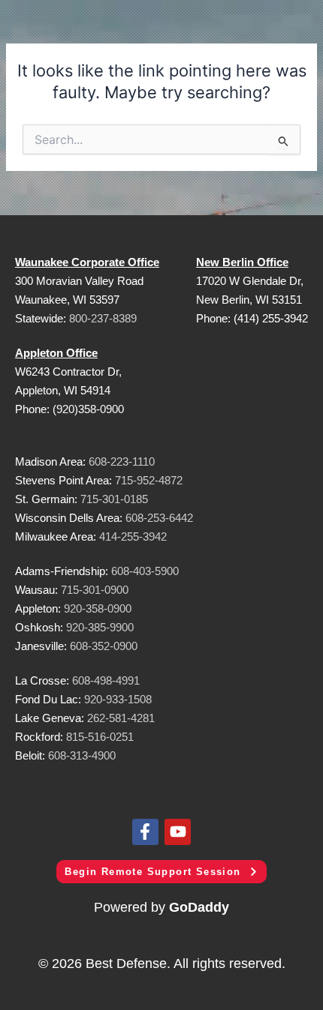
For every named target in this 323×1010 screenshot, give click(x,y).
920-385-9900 (100, 627)
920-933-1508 (118, 699)
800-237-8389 (103, 318)
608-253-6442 (157, 517)
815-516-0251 (100, 736)
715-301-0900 (94, 589)
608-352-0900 (103, 646)
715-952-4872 (149, 480)
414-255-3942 (133, 536)
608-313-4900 (82, 755)
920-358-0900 (97, 608)
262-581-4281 (121, 718)
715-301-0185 (114, 499)
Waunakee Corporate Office (87, 262)
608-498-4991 (106, 680)
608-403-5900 (145, 571)
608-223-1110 (122, 461)
